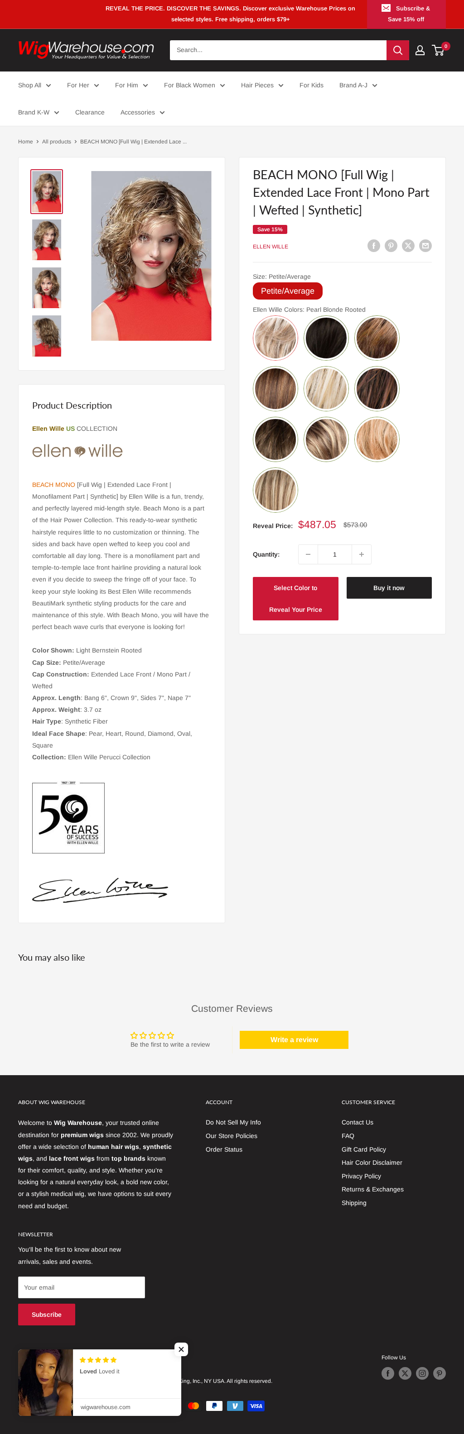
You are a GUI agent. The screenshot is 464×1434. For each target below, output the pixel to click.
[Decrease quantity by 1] (308, 554)
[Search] (398, 50)
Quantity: (266, 554)
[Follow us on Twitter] (405, 1373)
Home (25, 141)
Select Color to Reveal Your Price (295, 598)
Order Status (224, 1149)
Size (282, 276)
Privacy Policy (361, 1176)
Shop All (29, 85)
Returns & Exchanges (373, 1189)
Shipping (354, 1202)
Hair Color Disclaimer (372, 1162)
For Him (126, 85)
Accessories (138, 112)
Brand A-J (353, 85)
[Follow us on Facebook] (388, 1373)
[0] (438, 50)
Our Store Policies (231, 1135)
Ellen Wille (270, 246)
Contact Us (357, 1122)
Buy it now (389, 587)
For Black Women (189, 85)
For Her (78, 85)
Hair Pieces (257, 85)
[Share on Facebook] (373, 245)
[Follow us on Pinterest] (439, 1373)
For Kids (312, 85)
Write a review (294, 1039)
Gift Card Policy (364, 1149)
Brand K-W (33, 112)
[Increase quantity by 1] (361, 554)
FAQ (348, 1135)
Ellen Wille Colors (309, 309)
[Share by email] (425, 245)
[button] (181, 1349)
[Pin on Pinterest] (391, 245)
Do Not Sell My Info (233, 1122)
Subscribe (47, 1314)
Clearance (90, 112)
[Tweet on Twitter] (408, 245)
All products (56, 141)
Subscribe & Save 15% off (409, 14)
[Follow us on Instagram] (422, 1373)
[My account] (420, 50)
